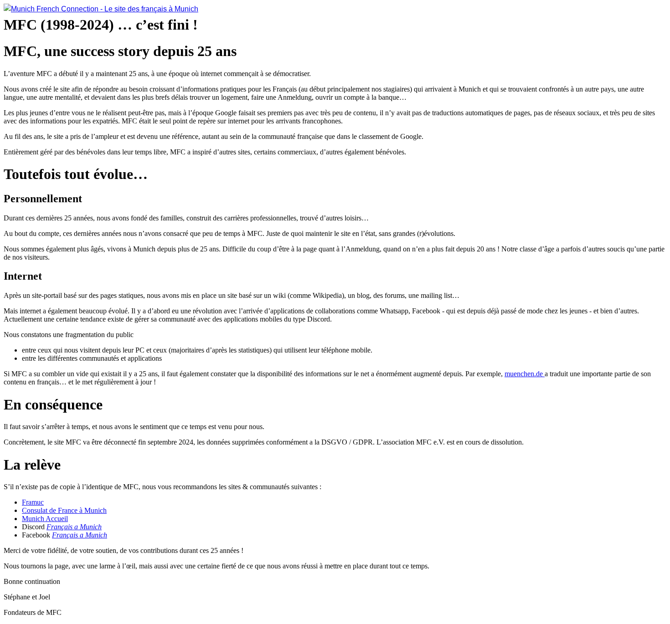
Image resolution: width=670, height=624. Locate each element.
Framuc (33, 502)
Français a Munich (74, 527)
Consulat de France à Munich (64, 510)
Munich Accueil (45, 518)
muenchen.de (525, 374)
